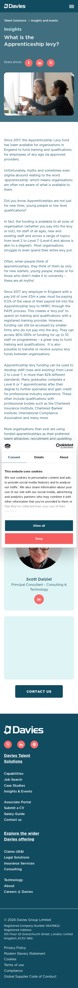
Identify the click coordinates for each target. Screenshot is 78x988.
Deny (39, 538)
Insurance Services (19, 863)
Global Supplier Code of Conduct (30, 976)
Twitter (51, 63)
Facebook (29, 63)
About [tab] (64, 457)
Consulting (13, 869)
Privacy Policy (15, 947)
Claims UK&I (14, 851)
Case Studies (14, 785)
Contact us (39, 691)
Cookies (10, 959)
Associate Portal (17, 802)
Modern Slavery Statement (24, 953)
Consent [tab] (14, 457)
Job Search (13, 779)
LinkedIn (39, 599)
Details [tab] (39, 457)
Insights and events (44, 20)
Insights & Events (18, 791)
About (9, 886)
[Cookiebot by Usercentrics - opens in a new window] (56, 446)
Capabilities (13, 773)
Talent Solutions (15, 20)
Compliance (13, 970)
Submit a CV (14, 808)
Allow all (39, 525)
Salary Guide (14, 814)
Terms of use (14, 965)
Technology (13, 880)
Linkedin (40, 63)
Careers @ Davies (18, 891)
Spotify (34, 744)
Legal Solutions (16, 857)
